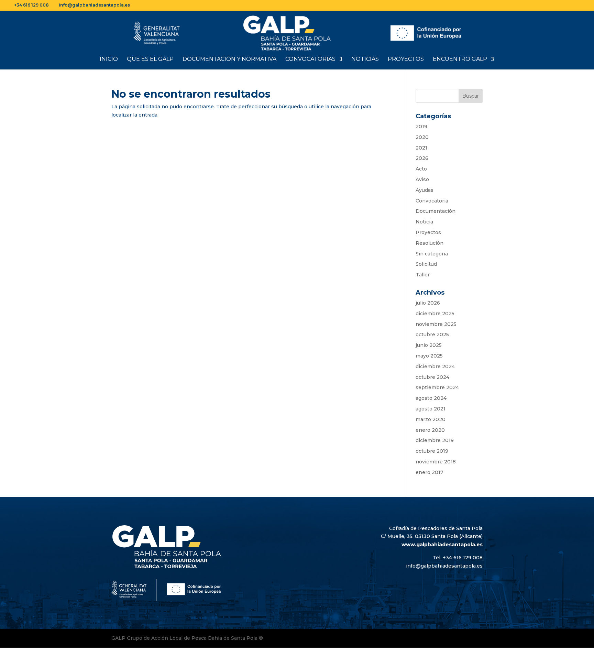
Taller (423, 275)
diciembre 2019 (435, 440)
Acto (421, 169)
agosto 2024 (431, 398)
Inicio (109, 59)
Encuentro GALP (460, 59)
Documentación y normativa (229, 59)
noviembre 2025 (436, 324)
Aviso (422, 179)
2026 (422, 158)
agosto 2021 (431, 409)
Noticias (365, 59)
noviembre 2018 (436, 462)
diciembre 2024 (435, 366)
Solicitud (426, 264)
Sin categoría (432, 254)
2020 (422, 137)
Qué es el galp (150, 59)
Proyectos (406, 59)
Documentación (435, 211)
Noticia (424, 222)
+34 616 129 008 (31, 5)
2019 (421, 126)
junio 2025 (429, 345)
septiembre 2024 (437, 387)
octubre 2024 (432, 377)
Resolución (429, 243)
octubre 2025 (432, 334)
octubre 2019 (432, 451)
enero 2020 (430, 430)
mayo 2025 (429, 356)
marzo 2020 (431, 419)
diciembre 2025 (435, 313)
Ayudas (424, 190)
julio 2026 (428, 303)
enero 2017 (429, 472)
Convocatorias (310, 59)
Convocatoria (432, 201)
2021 (421, 148)
